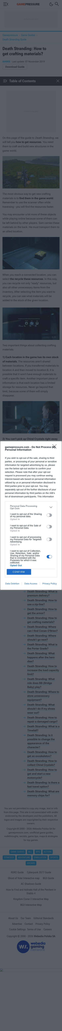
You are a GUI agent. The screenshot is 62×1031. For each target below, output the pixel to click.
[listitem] (31, 507)
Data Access (30, 583)
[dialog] (31, 515)
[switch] (49, 515)
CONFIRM (19, 572)
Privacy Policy (49, 583)
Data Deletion (12, 583)
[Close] (55, 447)
